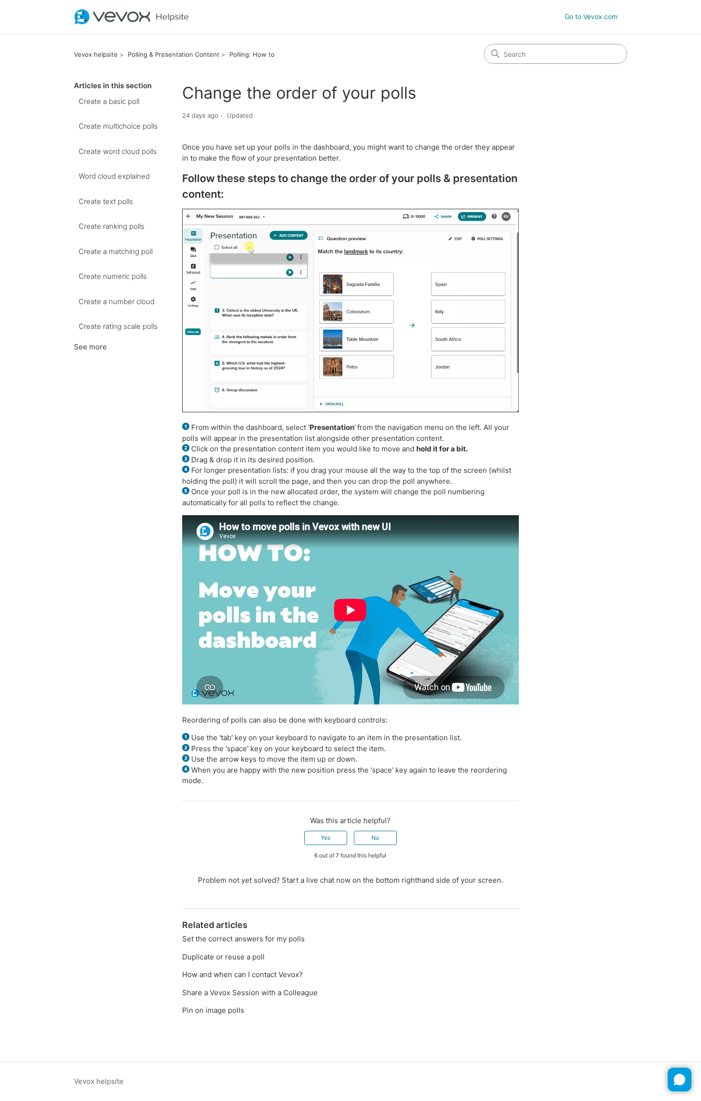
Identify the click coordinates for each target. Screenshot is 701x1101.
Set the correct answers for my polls (243, 938)
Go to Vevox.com (591, 16)
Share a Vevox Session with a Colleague (250, 992)
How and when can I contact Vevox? (242, 974)
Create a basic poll (109, 101)
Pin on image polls (213, 1010)
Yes (325, 837)
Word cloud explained (114, 176)
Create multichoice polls (118, 126)
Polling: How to (252, 54)
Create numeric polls (113, 276)
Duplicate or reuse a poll (223, 956)
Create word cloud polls (118, 151)
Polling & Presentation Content (173, 54)
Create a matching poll (116, 251)
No (375, 837)
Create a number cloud (117, 301)
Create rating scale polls (118, 326)
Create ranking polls (111, 226)
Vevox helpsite (96, 54)
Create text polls (106, 201)
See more (90, 346)
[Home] (131, 17)
